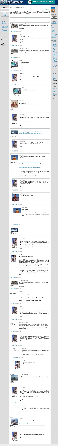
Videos (3, 24)
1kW (21, 113)
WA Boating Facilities (54, 31)
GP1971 (21, 34)
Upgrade (20, 60)
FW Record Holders (4, 30)
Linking (23, 405)
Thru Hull (22, 140)
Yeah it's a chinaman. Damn (54, 76)
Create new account (5, 13)
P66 (21, 431)
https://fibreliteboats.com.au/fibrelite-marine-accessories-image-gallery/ (29, 167)
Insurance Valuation (54, 57)
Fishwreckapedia (54, 35)
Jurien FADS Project (54, 37)
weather (18, 4)
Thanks (21, 179)
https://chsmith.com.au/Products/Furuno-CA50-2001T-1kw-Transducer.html (30, 162)
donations (14, 4)
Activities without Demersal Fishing (54, 50)
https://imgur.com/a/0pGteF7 (23, 423)
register (14, 19)
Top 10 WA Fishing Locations (53, 28)
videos (11, 4)
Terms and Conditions (5, 31)
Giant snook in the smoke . (55, 53)
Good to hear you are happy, (24, 280)
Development (24, 348)
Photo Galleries (4, 23)
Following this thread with (23, 374)
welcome (2, 4)
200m (23, 87)
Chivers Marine (54, 22)
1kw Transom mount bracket (55, 62)
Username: (5, 7)
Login (11, 19)
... (19, 417)
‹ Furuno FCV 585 (25, 18)
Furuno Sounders (46, 9)
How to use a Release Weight (54, 34)
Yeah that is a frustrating (23, 322)
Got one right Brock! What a (55, 94)
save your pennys (22, 130)
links (20, 4)
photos (8, 4)
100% (21, 334)
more (56, 68)
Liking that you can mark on (24, 48)
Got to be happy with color (54, 79)
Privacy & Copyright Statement (4, 27)
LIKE (24, 360)
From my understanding (23, 154)
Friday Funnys (55, 45)
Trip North (54, 44)
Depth (21, 73)
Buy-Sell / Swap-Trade (5, 26)
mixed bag (54, 43)
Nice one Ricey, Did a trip (55, 82)
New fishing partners (54, 46)
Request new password (5, 15)
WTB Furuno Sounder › (34, 18)
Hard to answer (24, 207)
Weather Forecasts (4, 25)
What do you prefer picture (25, 193)
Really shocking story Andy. (55, 89)
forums (5, 4)
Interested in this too (23, 23)
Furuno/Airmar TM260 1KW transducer (55, 60)
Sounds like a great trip (55, 85)
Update (20, 254)
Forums (3, 22)
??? (19, 227)
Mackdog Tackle (54, 23)
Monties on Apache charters (54, 42)
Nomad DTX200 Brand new (55, 66)
